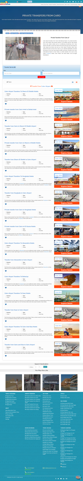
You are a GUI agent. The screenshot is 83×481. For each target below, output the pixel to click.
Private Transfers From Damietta (33, 407)
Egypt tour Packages (48, 442)
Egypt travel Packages (48, 446)
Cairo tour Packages (48, 439)
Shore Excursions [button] (60, 4)
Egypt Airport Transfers (11, 397)
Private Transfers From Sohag (32, 409)
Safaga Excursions (48, 418)
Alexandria (22, 250)
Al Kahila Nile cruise (66, 424)
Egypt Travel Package (11, 402)
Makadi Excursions (48, 411)
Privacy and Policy (9, 413)
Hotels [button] (79, 4)
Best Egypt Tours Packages (49, 449)
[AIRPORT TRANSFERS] (32, 376)
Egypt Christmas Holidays (49, 435)
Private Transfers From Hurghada (33, 399)
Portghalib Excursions (48, 417)
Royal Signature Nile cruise (67, 412)
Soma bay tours (47, 424)
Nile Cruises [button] (67, 4)
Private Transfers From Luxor (32, 404)
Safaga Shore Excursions (31, 433)
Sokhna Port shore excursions (32, 435)
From (5, 70)
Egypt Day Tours (10, 395)
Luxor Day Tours (47, 410)
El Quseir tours (47, 404)
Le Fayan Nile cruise (66, 422)
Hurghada (48, 53)
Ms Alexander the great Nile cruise (69, 415)
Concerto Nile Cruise (66, 421)
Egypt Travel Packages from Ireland (69, 456)
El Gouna (32, 233)
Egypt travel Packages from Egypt (69, 458)
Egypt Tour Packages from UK (68, 433)
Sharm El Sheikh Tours (48, 422)
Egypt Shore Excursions (12, 399)
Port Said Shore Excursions (31, 430)
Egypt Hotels (9, 404)
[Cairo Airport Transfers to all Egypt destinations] (20, 59)
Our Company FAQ (9, 415)
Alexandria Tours (47, 395)
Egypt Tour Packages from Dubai (68, 438)
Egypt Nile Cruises (10, 401)
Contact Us (8, 417)
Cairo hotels (64, 395)
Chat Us (78, 477)
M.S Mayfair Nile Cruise (67, 417)
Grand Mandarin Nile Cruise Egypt (69, 405)
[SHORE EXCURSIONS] (50, 376)
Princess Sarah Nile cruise (67, 419)
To (42, 70)
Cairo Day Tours (47, 399)
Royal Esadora (65, 410)
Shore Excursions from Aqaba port (33, 439)
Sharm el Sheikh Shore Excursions (33, 437)
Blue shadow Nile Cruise (67, 408)
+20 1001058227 (30, 467)
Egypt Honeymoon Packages (50, 447)
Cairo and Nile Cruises (48, 430)
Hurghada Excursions (48, 408)
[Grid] (73, 82)
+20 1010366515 (30, 472)
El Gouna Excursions (48, 402)
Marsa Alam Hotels (66, 397)
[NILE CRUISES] (69, 376)
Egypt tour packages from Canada (69, 439)
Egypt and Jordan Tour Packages (51, 451)
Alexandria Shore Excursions (32, 431)
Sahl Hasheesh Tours (48, 420)
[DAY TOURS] (13, 376)
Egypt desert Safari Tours (49, 431)
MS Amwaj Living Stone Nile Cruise (69, 413)
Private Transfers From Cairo (26, 33)
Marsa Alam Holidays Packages (50, 437)
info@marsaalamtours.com (50, 467)
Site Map (7, 419)
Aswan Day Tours (47, 397)
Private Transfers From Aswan (32, 406)
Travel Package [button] (73, 4)
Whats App (28, 469)
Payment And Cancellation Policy (12, 412)
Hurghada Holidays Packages (50, 440)
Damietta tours (47, 401)
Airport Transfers (14, 33)
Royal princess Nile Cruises (67, 403)
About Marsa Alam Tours (11, 410)
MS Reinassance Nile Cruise (68, 406)
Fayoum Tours (47, 406)
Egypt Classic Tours (48, 433)
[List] (76, 82)
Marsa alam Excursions (49, 413)
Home (42, 4)
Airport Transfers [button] (52, 4)
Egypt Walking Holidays (49, 444)
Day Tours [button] (46, 4)
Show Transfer (41, 77)
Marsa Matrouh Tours (48, 415)
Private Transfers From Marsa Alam (33, 395)
